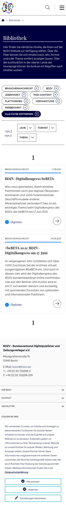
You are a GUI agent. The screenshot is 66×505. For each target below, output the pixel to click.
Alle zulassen (33, 481)
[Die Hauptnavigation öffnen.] (62, 8)
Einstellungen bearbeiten (33, 498)
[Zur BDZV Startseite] (3, 20)
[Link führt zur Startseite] (8, 8)
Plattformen (13, 101)
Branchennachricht (19, 88)
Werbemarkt (13, 107)
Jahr (23, 127)
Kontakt (6, 398)
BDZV (49, 88)
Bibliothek (14, 20)
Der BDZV (6, 389)
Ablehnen (33, 489)
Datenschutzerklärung (16, 472)
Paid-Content (42, 94)
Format (43, 127)
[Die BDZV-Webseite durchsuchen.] (47, 8)
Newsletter (8, 406)
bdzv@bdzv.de (21, 367)
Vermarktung (45, 101)
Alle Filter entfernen (19, 114)
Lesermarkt (12, 94)
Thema (24, 137)
